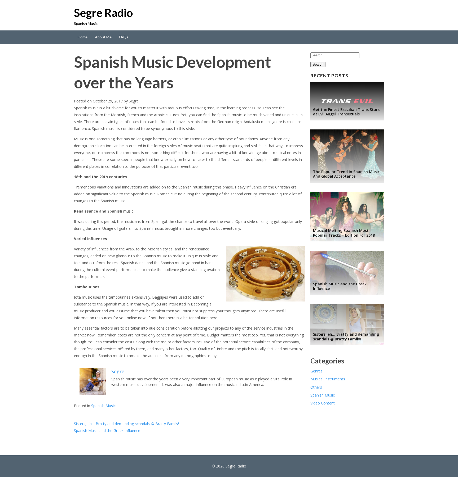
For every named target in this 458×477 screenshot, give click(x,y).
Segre (134, 101)
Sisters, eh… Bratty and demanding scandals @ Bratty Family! (126, 423)
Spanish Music (103, 405)
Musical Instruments (327, 378)
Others (316, 387)
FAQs (123, 37)
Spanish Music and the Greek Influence (107, 430)
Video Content (322, 403)
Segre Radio (103, 12)
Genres (316, 371)
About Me (103, 37)
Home (82, 37)
